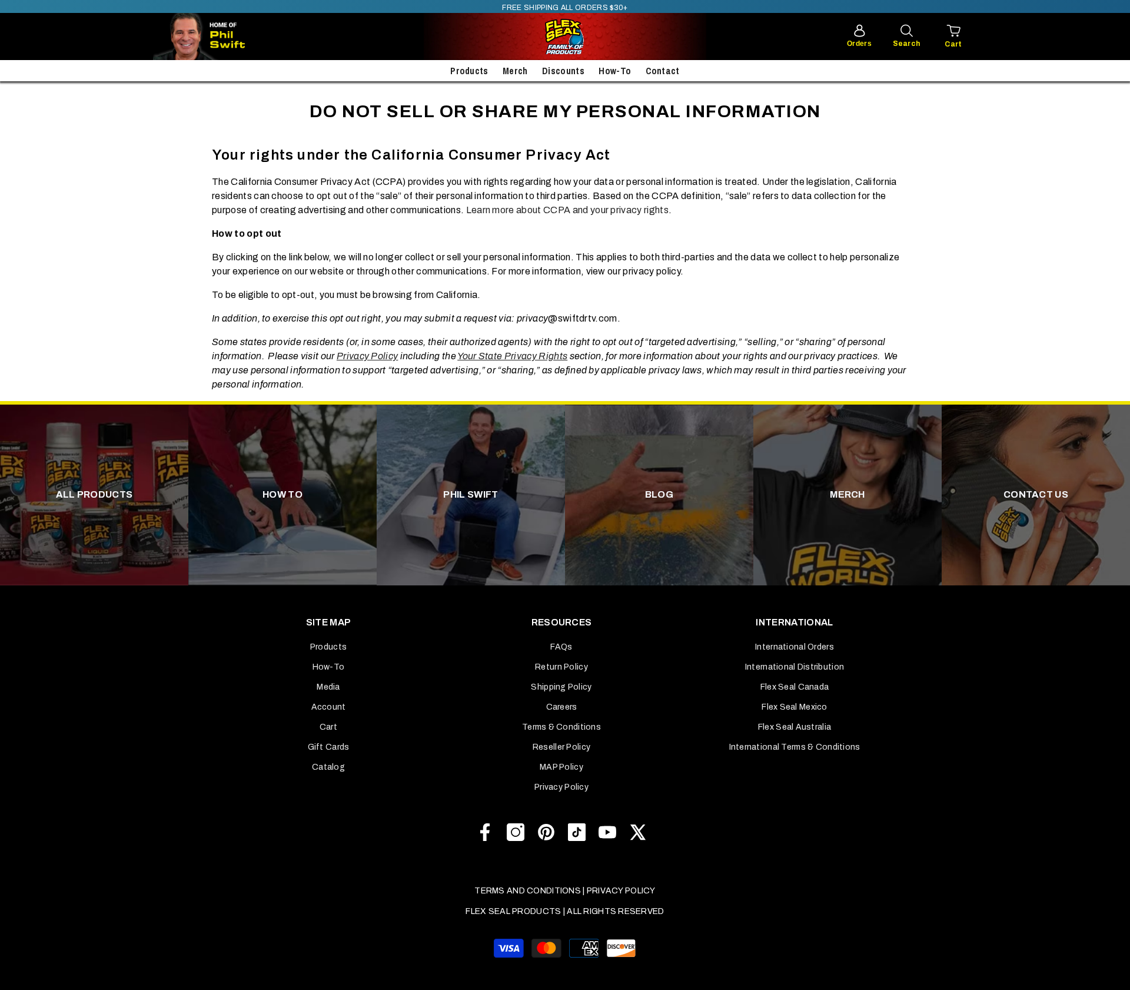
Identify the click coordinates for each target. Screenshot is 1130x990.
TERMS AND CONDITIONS (527, 890)
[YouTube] (607, 832)
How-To (615, 70)
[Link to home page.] (565, 36)
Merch (515, 70)
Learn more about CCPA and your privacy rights (567, 210)
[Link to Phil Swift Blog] (235, 36)
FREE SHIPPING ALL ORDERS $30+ (564, 8)
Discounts (563, 70)
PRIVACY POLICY (621, 890)
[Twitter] (638, 832)
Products (469, 70)
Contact (663, 70)
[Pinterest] (546, 832)
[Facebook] (485, 832)
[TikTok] (576, 832)
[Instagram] (515, 832)
